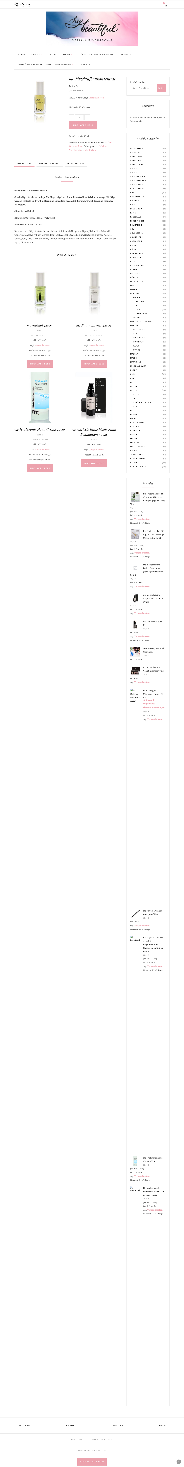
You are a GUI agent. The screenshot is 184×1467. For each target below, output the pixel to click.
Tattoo (137, 350)
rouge (133, 434)
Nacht (133, 370)
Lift (132, 285)
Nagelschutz (75, 150)
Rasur (136, 346)
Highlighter (136, 253)
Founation (136, 225)
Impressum (76, 1439)
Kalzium (103, 146)
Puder (133, 418)
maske (133, 358)
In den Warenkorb (83, 125)
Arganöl (135, 172)
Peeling (134, 386)
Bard (135, 334)
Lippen (133, 289)
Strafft (134, 451)
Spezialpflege (137, 447)
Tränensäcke (137, 455)
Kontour (135, 273)
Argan (133, 168)
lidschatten (136, 281)
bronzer (134, 201)
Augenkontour (138, 181)
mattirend (135, 362)
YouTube (118, 1425)
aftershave (139, 330)
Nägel (109, 142)
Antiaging (135, 160)
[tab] (24, 164)
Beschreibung (24, 163)
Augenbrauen (137, 176)
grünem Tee (136, 237)
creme (133, 205)
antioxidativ (137, 164)
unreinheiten (137, 459)
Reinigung (135, 430)
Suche (161, 88)
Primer (134, 414)
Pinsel (133, 410)
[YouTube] (28, 4)
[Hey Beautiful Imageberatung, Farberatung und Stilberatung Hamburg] (92, 29)
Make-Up (134, 293)
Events (85, 64)
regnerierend (137, 422)
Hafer (133, 245)
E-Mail (162, 1425)
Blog (53, 54)
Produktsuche (137, 82)
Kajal (139, 305)
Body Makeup (137, 197)
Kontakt (126, 54)
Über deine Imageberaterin (97, 54)
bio (132, 193)
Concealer (141, 314)
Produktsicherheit (50, 163)
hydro (133, 261)
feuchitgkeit (137, 221)
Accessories (136, 148)
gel (132, 229)
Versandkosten (96, 97)
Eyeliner (140, 301)
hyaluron (135, 257)
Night (133, 378)
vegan (133, 463)
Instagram (24, 1425)
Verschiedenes (76, 146)
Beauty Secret (137, 189)
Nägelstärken (89, 150)
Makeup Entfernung (141, 322)
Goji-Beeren (136, 233)
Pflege (133, 390)
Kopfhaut (138, 342)
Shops (66, 54)
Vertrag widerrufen (92, 1462)
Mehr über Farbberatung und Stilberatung (44, 64)
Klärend (134, 269)
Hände (133, 249)
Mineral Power (138, 366)
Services (134, 442)
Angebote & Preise (29, 54)
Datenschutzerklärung (100, 1439)
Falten (133, 213)
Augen (136, 297)
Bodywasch (139, 338)
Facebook (71, 1425)
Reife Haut (135, 426)
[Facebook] (22, 4)
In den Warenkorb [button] (39, 364)
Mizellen (137, 398)
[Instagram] (16, 4)
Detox (136, 394)
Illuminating (137, 265)
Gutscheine (136, 241)
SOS (135, 406)
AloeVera (135, 152)
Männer (134, 326)
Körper (134, 277)
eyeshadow (136, 209)
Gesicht (137, 309)
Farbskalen (136, 217)
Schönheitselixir (142, 402)
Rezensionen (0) (76, 163)
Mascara (134, 354)
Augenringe (136, 185)
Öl (131, 382)
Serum (133, 438)
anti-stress (136, 156)
